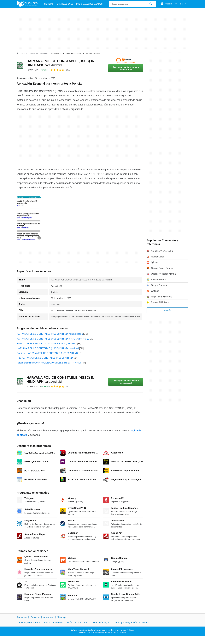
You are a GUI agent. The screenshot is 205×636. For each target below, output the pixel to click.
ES (181, 4)
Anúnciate (48, 617)
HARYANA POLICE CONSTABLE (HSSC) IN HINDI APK (60, 379)
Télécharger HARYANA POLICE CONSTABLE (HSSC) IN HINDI (49, 363)
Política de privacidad (77, 623)
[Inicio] (18, 53)
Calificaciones (65, 4)
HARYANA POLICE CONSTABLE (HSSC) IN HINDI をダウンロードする (53, 339)
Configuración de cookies (136, 623)
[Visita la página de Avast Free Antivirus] (125, 60)
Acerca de (22, 617)
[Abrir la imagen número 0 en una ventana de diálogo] (29, 218)
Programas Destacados (89, 4)
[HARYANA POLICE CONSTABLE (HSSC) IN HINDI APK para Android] (20, 65)
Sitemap (61, 617)
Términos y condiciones (28, 623)
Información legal (100, 623)
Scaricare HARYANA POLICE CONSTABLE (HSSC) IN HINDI (47, 353)
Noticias (48, 4)
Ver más (167, 310)
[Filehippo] (27, 4)
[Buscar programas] (151, 4)
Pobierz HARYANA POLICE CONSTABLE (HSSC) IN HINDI (47, 343)
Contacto (35, 617)
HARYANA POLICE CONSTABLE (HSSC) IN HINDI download (48, 348)
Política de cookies (53, 623)
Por (33, 70)
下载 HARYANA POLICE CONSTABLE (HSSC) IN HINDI (45, 358)
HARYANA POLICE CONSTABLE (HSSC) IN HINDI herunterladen (50, 334)
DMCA (116, 623)
